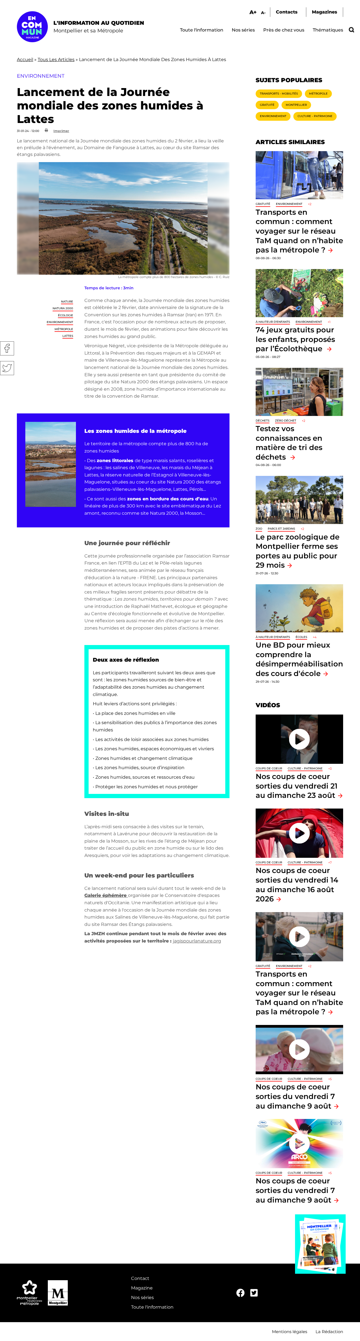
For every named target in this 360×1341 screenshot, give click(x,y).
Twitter (7, 368)
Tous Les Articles (56, 59)
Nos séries (243, 30)
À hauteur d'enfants (273, 321)
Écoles (301, 637)
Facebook (7, 348)
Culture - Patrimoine (315, 116)
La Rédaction (329, 1331)
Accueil (25, 59)
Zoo (259, 528)
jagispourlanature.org (197, 941)
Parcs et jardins (281, 528)
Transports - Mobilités (279, 93)
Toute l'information (201, 30)
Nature (67, 301)
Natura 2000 (63, 308)
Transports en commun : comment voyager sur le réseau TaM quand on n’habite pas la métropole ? (299, 231)
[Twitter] (254, 1293)
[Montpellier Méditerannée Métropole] (29, 1293)
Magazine (142, 1288)
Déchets (262, 420)
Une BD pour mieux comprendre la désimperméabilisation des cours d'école (299, 659)
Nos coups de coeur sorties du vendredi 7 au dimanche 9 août (295, 1096)
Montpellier (296, 104)
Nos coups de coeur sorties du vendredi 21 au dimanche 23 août (297, 786)
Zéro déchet (285, 420)
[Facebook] (240, 1293)
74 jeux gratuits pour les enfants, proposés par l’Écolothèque (295, 339)
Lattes (67, 335)
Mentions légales (289, 1331)
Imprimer (61, 131)
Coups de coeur (269, 768)
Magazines (324, 12)
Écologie (65, 315)
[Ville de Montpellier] (58, 1293)
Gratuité (267, 104)
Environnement (60, 322)
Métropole (64, 329)
